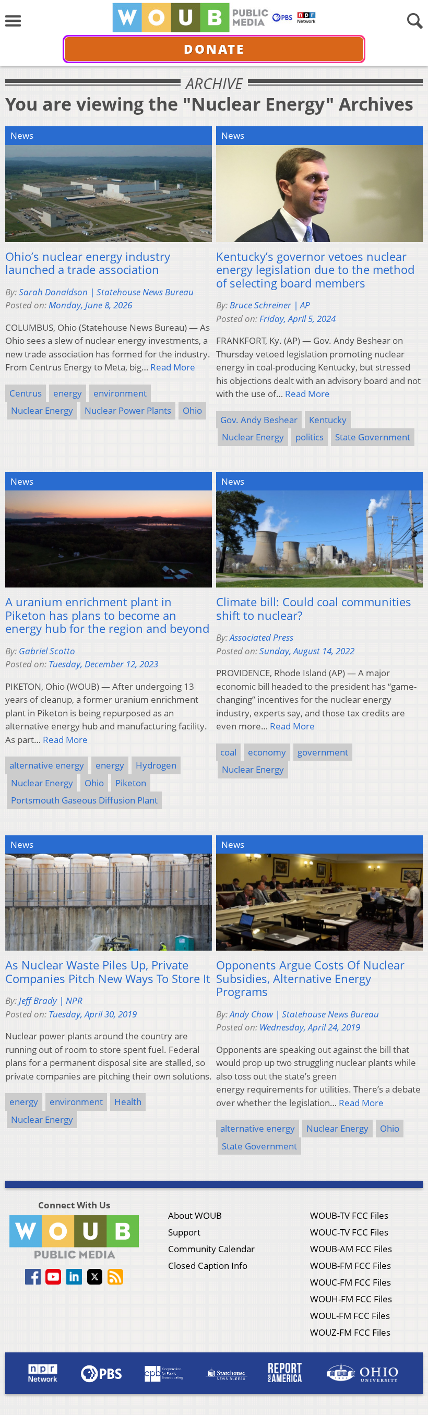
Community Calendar (211, 1249)
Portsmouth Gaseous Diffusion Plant (84, 800)
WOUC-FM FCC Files (350, 1282)
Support (184, 1232)
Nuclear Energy (42, 410)
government (323, 752)
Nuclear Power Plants (128, 410)
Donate (214, 48)
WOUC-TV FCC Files (349, 1232)
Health (127, 1102)
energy (67, 393)
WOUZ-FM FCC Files (350, 1332)
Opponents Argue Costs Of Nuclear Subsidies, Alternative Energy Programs (310, 978)
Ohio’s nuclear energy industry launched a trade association (87, 263)
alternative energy (46, 765)
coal (228, 752)
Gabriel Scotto (47, 651)
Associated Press (261, 637)
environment (120, 393)
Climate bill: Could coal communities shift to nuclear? (313, 608)
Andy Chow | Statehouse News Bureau (304, 1014)
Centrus (25, 393)
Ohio (192, 410)
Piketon (130, 783)
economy (267, 752)
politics (309, 437)
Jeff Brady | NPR (50, 1000)
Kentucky (328, 420)
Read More (172, 367)
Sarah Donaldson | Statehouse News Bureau (106, 292)
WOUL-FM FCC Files (350, 1316)
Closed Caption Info (207, 1266)
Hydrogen (156, 765)
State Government (372, 437)
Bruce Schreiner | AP (270, 305)
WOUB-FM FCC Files (350, 1266)
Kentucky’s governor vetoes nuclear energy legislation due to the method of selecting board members (315, 270)
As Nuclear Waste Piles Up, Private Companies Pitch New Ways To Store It (107, 971)
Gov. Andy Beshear (259, 420)
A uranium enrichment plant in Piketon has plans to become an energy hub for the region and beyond (107, 615)
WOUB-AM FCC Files (351, 1249)
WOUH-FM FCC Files (351, 1299)
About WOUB (195, 1215)
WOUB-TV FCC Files (349, 1215)
